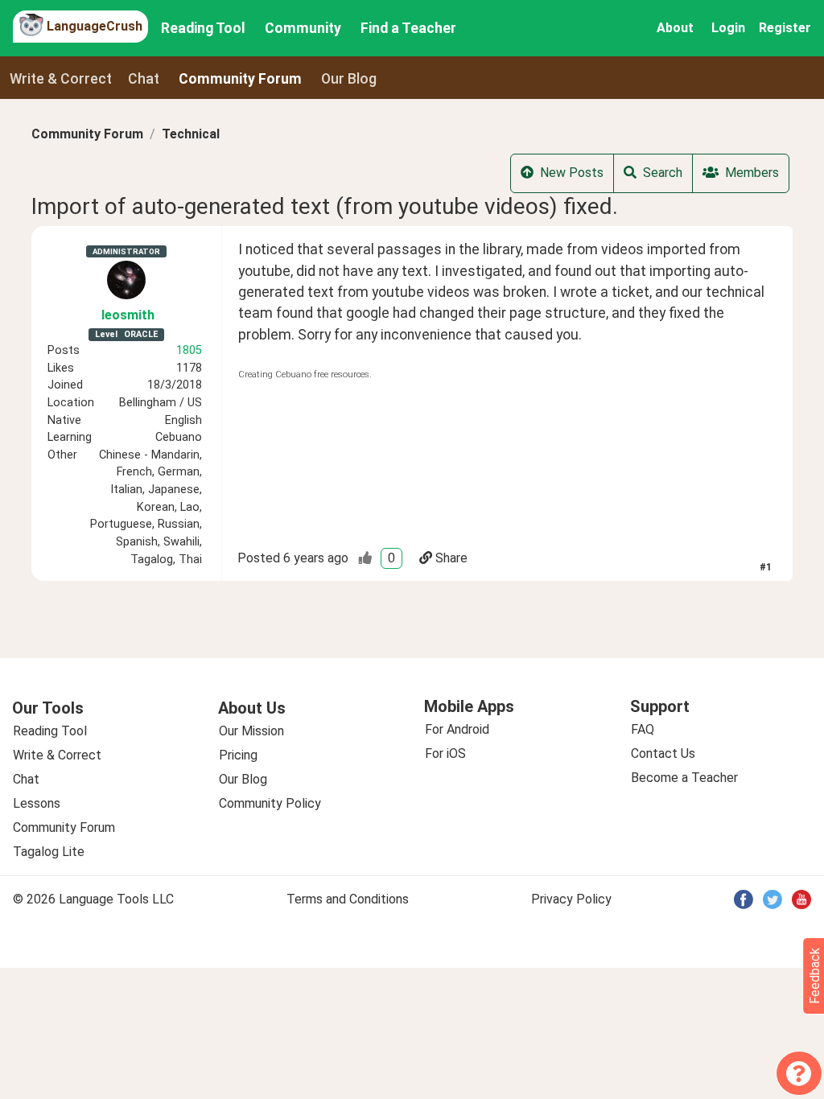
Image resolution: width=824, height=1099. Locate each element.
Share (451, 558)
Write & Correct (61, 79)
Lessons (36, 803)
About (675, 27)
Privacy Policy (571, 899)
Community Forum (87, 134)
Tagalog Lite (48, 851)
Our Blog (243, 779)
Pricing (238, 755)
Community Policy (270, 803)
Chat (143, 79)
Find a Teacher (408, 28)
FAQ (642, 729)
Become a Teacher (684, 777)
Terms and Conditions (347, 899)
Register (785, 27)
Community (303, 28)
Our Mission (251, 731)
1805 (189, 350)
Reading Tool (203, 28)
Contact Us (663, 753)
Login (728, 27)
